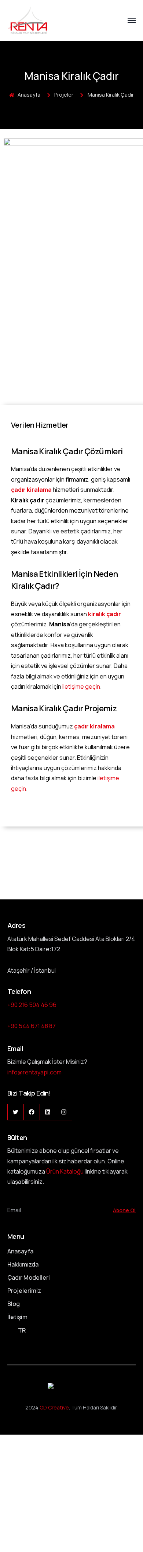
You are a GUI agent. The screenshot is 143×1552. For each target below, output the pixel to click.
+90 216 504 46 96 (31, 1005)
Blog (13, 1304)
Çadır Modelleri (28, 1277)
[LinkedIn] (48, 1112)
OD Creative (54, 1407)
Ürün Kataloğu (65, 1171)
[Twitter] (15, 1112)
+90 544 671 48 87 (31, 1026)
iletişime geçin (81, 686)
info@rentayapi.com (34, 1072)
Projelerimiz (24, 1291)
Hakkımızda (22, 1264)
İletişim (17, 1317)
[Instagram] (64, 1112)
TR (22, 1330)
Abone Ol (124, 1210)
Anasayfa (20, 1251)
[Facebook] (32, 1112)
